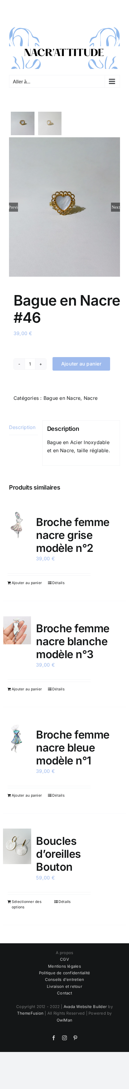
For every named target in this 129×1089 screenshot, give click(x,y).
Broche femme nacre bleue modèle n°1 (73, 744)
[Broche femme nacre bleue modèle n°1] (17, 735)
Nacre (91, 395)
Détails (58, 579)
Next (116, 204)
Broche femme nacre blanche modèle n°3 (73, 638)
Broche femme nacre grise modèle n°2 (73, 532)
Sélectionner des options (26, 902)
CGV (64, 956)
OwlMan (64, 1017)
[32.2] (64, 204)
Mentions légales (64, 963)
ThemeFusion (30, 1010)
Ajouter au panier (81, 361)
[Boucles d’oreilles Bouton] (17, 843)
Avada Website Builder (85, 1003)
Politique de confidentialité (64, 970)
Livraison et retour (64, 983)
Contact (64, 990)
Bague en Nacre (62, 395)
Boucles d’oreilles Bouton (58, 851)
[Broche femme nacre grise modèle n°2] (17, 522)
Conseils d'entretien (64, 976)
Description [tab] (22, 425)
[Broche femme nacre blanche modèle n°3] (17, 627)
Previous (13, 204)
